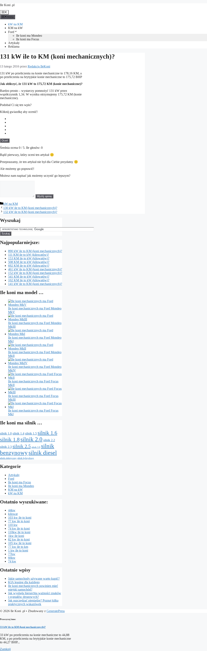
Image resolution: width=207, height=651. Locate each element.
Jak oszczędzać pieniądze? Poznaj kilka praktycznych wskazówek (33, 602)
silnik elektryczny (8, 458)
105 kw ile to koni (19, 543)
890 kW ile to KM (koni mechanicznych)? (35, 251)
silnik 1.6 (47, 433)
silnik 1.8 (10, 439)
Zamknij (5, 649)
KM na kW (15, 28)
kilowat (13, 514)
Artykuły (14, 43)
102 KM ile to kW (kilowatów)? (28, 280)
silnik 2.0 (31, 439)
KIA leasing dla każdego (24, 582)
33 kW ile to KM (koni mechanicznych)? (23, 627)
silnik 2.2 (49, 440)
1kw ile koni (16, 536)
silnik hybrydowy (25, 458)
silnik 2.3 (6, 447)
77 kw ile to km (18, 546)
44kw (11, 510)
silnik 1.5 (31, 433)
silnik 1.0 (6, 433)
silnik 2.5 (22, 446)
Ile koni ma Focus (27, 39)
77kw (11, 554)
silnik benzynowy (27, 449)
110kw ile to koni (19, 532)
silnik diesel (43, 452)
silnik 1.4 (18, 433)
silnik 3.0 (36, 447)
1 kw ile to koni (18, 550)
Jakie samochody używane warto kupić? (34, 578)
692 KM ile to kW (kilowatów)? (28, 265)
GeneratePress (55, 611)
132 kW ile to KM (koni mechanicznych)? (30, 212)
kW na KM (15, 24)
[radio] (76, 119)
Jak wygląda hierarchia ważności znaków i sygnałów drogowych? (34, 595)
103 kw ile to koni (19, 517)
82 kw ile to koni (19, 539)
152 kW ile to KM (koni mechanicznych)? (35, 273)
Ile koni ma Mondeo (29, 35)
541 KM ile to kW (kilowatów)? (28, 276)
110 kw (13, 525)
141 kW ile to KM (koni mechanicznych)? (35, 284)
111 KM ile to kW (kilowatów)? (28, 254)
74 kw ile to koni (19, 528)
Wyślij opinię (44, 196)
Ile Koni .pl (7, 5)
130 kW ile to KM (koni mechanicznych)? (30, 208)
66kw (11, 557)
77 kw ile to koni (19, 521)
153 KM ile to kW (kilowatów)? (28, 258)
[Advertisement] (114, 98)
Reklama (13, 46)
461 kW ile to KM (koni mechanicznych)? (35, 269)
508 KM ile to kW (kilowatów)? (28, 262)
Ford (11, 32)
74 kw (12, 561)
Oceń (5, 140)
